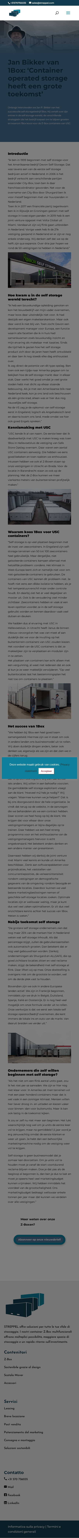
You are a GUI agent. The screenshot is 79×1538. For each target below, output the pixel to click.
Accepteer (46, 771)
